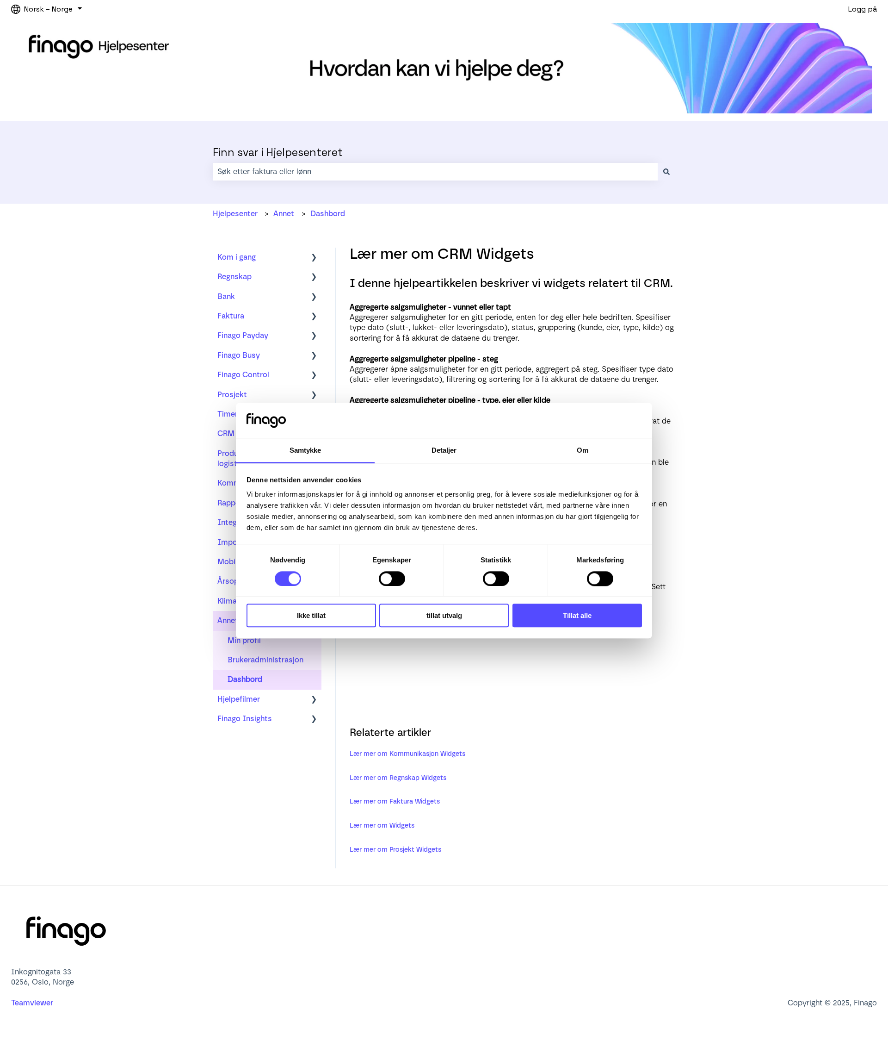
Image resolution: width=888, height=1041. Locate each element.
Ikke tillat (311, 615)
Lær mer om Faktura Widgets (395, 801)
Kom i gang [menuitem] (236, 257)
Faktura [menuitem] (230, 316)
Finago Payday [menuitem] (242, 335)
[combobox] (435, 172)
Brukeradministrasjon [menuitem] (265, 659)
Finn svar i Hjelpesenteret (278, 152)
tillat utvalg (444, 615)
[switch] (392, 578)
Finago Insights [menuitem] (244, 718)
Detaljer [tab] (444, 451)
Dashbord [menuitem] (245, 679)
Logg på (862, 9)
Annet (283, 213)
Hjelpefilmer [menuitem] (238, 699)
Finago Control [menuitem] (243, 374)
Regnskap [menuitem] (234, 276)
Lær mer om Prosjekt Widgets (395, 850)
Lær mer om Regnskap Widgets (398, 778)
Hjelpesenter (235, 213)
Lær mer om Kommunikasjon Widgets (407, 754)
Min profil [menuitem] (244, 640)
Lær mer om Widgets (382, 825)
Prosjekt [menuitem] (232, 394)
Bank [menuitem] (226, 296)
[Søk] (666, 172)
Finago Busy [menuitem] (238, 355)
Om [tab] (582, 451)
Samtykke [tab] (305, 451)
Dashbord (327, 213)
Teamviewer (33, 1002)
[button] (314, 258)
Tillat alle (577, 615)
